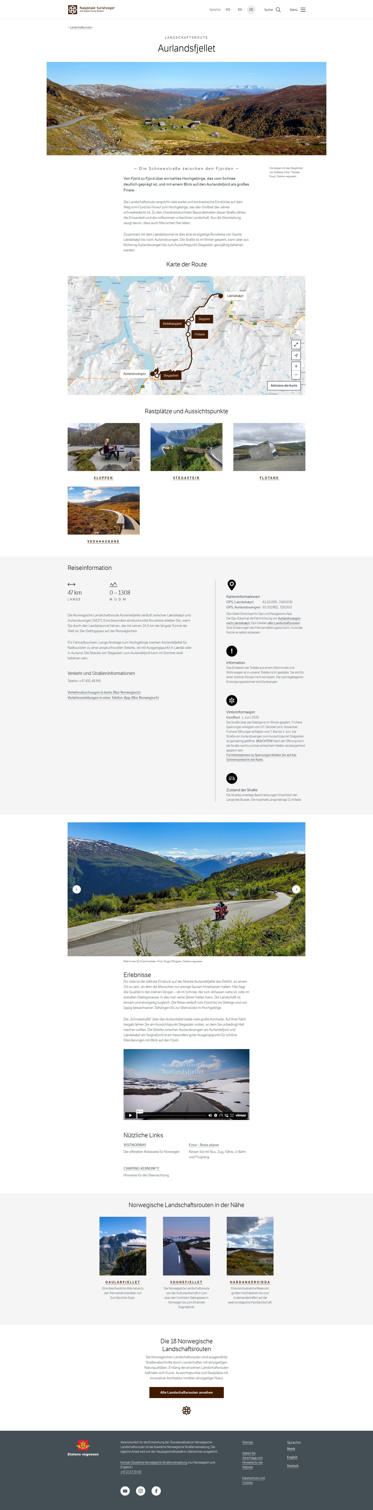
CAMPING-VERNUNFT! (141, 1168)
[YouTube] (125, 1491)
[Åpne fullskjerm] (296, 344)
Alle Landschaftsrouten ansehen (186, 1392)
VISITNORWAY (135, 1145)
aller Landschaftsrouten (284, 623)
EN (240, 9)
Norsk (291, 1449)
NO (228, 9)
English (292, 1457)
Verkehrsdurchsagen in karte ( (104, 692)
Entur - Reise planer (204, 1145)
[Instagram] (140, 1491)
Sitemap (247, 1442)
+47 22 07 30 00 (130, 1472)
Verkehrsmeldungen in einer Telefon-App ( (113, 697)
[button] (157, 375)
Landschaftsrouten (81, 27)
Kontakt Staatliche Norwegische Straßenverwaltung (153, 1462)
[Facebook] (156, 1491)
